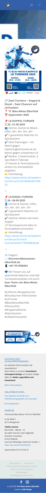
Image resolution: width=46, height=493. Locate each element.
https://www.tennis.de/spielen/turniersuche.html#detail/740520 (23, 181)
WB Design (27, 489)
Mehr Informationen (13, 385)
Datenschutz (15, 463)
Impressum (29, 463)
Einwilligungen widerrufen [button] (21, 475)
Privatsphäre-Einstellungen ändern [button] (21, 466)
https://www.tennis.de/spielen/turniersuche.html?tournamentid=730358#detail (23, 239)
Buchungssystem (12, 403)
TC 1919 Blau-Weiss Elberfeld (26, 486)
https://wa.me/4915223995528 (17, 445)
